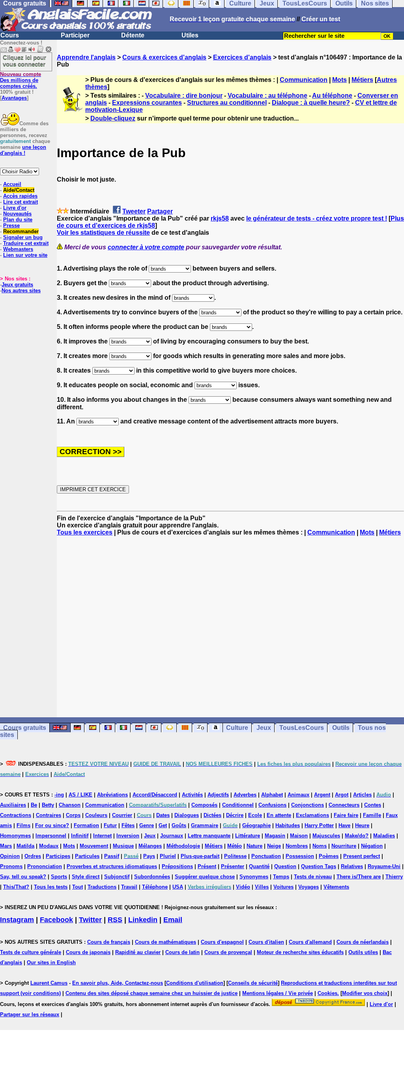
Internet (102, 836)
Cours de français (108, 942)
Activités (192, 795)
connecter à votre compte (146, 247)
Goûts (179, 825)
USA (177, 887)
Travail (129, 887)
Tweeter (134, 211)
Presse (11, 225)
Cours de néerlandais (363, 942)
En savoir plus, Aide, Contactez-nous (117, 983)
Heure (362, 825)
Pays (149, 856)
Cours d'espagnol (222, 942)
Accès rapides (20, 196)
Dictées (212, 815)
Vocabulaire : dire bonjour (184, 95)
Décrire (234, 815)
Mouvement (94, 846)
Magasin (275, 836)
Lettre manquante (209, 836)
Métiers (362, 79)
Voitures (283, 887)
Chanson (69, 805)
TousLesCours (301, 727)
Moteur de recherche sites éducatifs (300, 952)
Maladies (384, 836)
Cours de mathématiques (165, 942)
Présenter (232, 866)
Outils (341, 727)
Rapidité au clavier (138, 952)
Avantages (14, 98)
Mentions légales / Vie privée (277, 993)
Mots (339, 79)
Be (34, 805)
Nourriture (343, 846)
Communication (303, 79)
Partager (160, 211)
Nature (254, 846)
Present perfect (361, 856)
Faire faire (346, 815)
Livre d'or (14, 208)
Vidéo (243, 887)
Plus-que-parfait (200, 856)
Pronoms (11, 866)
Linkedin (142, 920)
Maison (299, 836)
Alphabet (272, 795)
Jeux (263, 727)
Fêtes (128, 825)
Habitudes (287, 825)
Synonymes (253, 877)
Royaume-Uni (384, 866)
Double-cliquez (112, 118)
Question (285, 866)
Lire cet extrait (20, 202)
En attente (279, 815)
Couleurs (96, 815)
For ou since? (52, 825)
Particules (87, 856)
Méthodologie (183, 846)
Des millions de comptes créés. (20, 80)
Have (344, 825)
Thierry (394, 877)
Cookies (327, 993)
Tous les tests (50, 887)
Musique (123, 846)
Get (163, 825)
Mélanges (150, 846)
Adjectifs (218, 795)
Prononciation (44, 866)
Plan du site (17, 220)
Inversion (127, 836)
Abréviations (112, 795)
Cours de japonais (88, 952)
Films (23, 825)
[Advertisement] (230, 627)
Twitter (90, 920)
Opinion (10, 856)
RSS (115, 920)
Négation (372, 846)
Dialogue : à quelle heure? (311, 102)
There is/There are (359, 877)
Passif (111, 856)
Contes (372, 805)
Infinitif (79, 836)
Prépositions (177, 866)
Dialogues (186, 815)
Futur (110, 825)
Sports (59, 877)
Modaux (48, 846)
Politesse (235, 856)
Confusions (272, 805)
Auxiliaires (13, 805)
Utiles (189, 35)
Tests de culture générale (30, 952)
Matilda (25, 846)
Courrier (122, 815)
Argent (322, 795)
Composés (204, 805)
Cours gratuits (24, 727)
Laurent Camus (48, 983)
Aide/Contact (18, 190)
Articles (362, 795)
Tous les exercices (84, 532)
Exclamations (312, 815)
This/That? (16, 887)
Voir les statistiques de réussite (103, 232)
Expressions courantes (147, 102)
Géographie (256, 825)
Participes (58, 856)
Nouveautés (17, 214)
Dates (163, 815)
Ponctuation (266, 856)
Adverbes (245, 795)
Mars (6, 846)
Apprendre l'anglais (86, 57)
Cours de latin (182, 952)
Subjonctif (116, 877)
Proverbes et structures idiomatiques (112, 866)
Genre (146, 825)
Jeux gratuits (17, 285)
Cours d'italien (266, 942)
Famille (372, 815)
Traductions (102, 887)
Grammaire (204, 825)
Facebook (56, 920)
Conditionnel (238, 805)
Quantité (259, 866)
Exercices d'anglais (242, 57)
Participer (75, 35)
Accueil (12, 184)
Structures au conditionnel (227, 102)
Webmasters (18, 249)
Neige (274, 846)
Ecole (255, 815)
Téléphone (155, 887)
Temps (281, 877)
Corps (73, 815)
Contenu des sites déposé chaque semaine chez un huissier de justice (151, 993)
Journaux (171, 836)
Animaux (298, 795)
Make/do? (356, 836)
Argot (341, 795)
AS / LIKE (80, 795)
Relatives (352, 866)
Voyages (308, 887)
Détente (132, 35)
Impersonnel (51, 836)
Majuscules (326, 836)
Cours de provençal (228, 952)
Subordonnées (152, 877)
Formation (86, 825)
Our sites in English (51, 962)
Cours (9, 35)
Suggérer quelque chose (205, 877)
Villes (262, 887)
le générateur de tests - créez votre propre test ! (316, 218)
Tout (77, 887)
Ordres (32, 856)
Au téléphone (332, 95)
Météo (234, 846)
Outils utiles (363, 952)
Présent (207, 866)
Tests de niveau (313, 877)
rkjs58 (220, 218)
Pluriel (168, 856)
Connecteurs (344, 805)
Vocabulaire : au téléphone (267, 95)
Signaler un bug (23, 237)
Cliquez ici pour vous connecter (24, 60)
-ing (59, 795)
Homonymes (15, 836)
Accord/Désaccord (155, 795)
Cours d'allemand (310, 942)
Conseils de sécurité (253, 983)
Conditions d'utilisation (194, 983)
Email (172, 920)
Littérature (247, 836)
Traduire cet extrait (26, 243)
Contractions (15, 815)
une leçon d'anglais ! (23, 150)
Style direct (85, 877)
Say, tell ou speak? (23, 877)
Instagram (17, 920)
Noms (319, 846)
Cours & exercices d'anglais (164, 57)
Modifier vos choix (364, 993)
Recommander (21, 231)
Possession (300, 856)
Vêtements (336, 887)
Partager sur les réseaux (29, 1014)
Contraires (48, 815)
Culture (237, 727)
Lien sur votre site (25, 255)
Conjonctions (307, 805)
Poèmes (329, 856)
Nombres (297, 846)
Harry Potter (319, 825)
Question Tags (318, 866)
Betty (48, 805)
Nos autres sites (21, 290)
